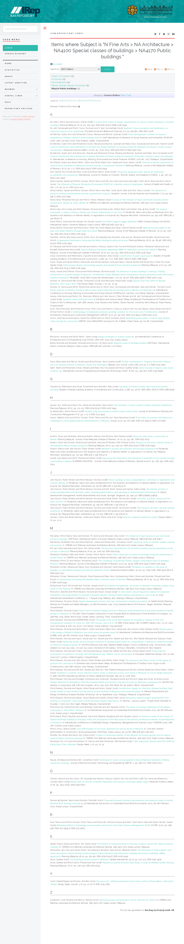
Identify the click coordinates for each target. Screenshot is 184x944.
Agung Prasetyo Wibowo (20, 119)
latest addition (16, 83)
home (8, 63)
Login (9, 48)
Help (8, 102)
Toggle (45, 28)
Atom (149, 69)
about (9, 76)
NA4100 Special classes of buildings (68, 85)
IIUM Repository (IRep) (67, 33)
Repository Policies (19, 108)
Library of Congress (61, 76)
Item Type (126, 95)
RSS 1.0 (159, 69)
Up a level (57, 64)
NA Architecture (59, 82)
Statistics (12, 70)
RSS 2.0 (170, 69)
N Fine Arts (57, 79)
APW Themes (28, 116)
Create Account (16, 54)
